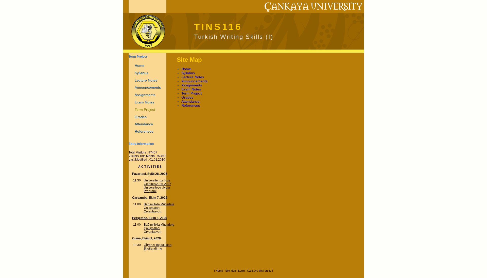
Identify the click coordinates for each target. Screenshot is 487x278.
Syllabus (141, 73)
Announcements (148, 87)
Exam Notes (144, 102)
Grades (141, 117)
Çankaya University (259, 270)
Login (241, 270)
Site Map (230, 270)
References (144, 131)
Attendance (144, 124)
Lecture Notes (146, 80)
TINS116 (218, 27)
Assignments (145, 95)
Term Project (145, 109)
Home (139, 66)
